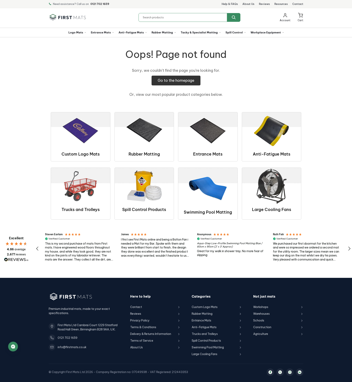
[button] (300, 17)
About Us (248, 4)
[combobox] (189, 17)
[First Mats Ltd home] (68, 17)
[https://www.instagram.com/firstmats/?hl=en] (290, 372)
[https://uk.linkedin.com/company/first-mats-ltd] (299, 372)
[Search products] (233, 17)
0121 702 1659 (99, 4)
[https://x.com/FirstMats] (280, 372)
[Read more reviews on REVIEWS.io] (16, 260)
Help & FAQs (230, 4)
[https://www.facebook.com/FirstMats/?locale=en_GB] (270, 372)
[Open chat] (13, 346)
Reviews (264, 4)
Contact (297, 4)
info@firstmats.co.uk (72, 347)
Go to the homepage (176, 80)
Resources (281, 4)
